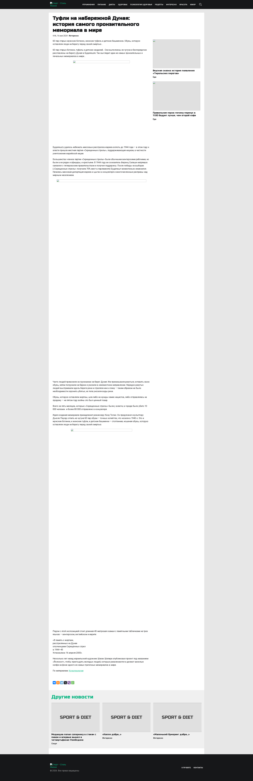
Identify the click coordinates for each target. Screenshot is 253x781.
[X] (65, 682)
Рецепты (159, 5)
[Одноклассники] (58, 682)
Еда (154, 77)
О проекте (186, 768)
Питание (102, 5)
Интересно (171, 5)
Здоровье (122, 5)
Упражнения (88, 5)
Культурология (76, 670)
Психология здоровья (141, 5)
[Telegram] (61, 682)
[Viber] (69, 682)
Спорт (54, 744)
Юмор (193, 5)
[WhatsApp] (72, 682)
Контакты (198, 768)
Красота (183, 5)
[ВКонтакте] (54, 682)
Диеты (112, 5)
